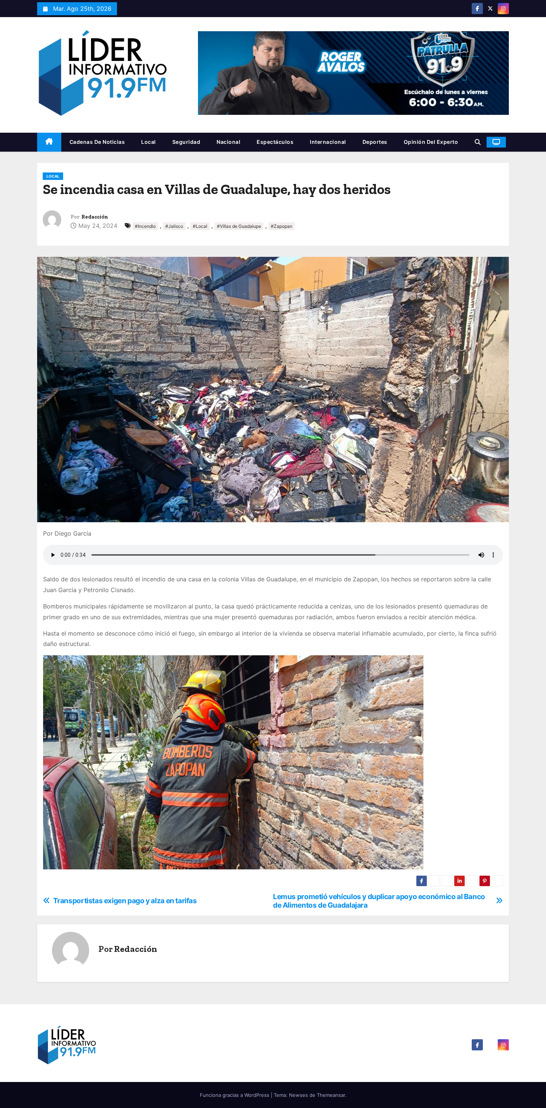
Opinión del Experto (431, 142)
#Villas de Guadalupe (239, 226)
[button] (478, 142)
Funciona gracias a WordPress (235, 1095)
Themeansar (331, 1095)
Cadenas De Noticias (97, 142)
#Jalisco (174, 226)
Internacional (328, 142)
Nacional (228, 142)
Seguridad (186, 142)
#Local (200, 226)
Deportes (375, 142)
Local (148, 142)
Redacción (94, 217)
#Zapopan (281, 226)
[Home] (49, 142)
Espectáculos (275, 142)
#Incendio (145, 226)
